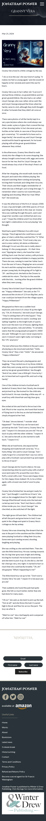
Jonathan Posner (19, 4)
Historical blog (8, 752)
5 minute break (8, 747)
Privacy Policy (8, 766)
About (5, 732)
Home (4, 722)
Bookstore (6, 737)
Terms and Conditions (11, 762)
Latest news (7, 742)
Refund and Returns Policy (13, 771)
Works (5, 727)
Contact (5, 757)
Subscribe (23, 672)
